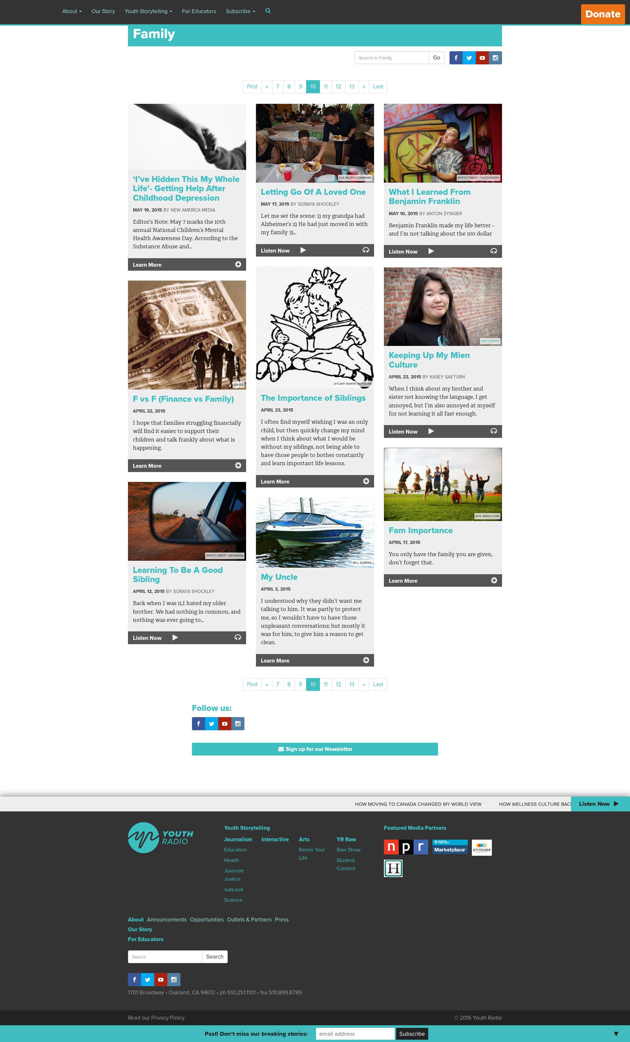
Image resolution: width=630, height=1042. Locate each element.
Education (235, 850)
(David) (238, 385)
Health (231, 860)
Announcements (167, 919)
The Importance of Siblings (313, 398)
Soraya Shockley (318, 204)
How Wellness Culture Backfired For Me (514, 804)
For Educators (199, 11)
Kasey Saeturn (447, 377)
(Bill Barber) (362, 563)
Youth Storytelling (147, 11)
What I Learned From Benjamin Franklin (430, 197)
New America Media (193, 210)
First (252, 86)
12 (338, 86)
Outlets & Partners (249, 919)
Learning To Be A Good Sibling (178, 575)
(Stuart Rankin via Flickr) (352, 384)
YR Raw (346, 839)
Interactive (275, 839)
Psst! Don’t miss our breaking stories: (256, 1033)
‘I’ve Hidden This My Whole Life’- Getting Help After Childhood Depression (186, 188)
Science (233, 900)
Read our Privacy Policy (156, 1017)
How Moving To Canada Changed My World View (380, 804)
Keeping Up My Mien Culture (429, 360)
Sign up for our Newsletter (318, 749)
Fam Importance (421, 530)
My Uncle (279, 577)
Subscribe (239, 11)
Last (378, 86)
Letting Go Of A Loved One (313, 192)
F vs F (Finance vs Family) (183, 399)
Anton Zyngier (444, 213)
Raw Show (349, 850)
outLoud (233, 889)
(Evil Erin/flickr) (487, 516)
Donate (603, 14)
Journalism (238, 839)
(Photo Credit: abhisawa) (224, 555)
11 (326, 86)
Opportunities (207, 919)
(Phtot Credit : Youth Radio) (478, 178)
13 (351, 86)
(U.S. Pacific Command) (355, 178)
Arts (304, 839)
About (70, 11)
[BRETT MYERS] (443, 306)
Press (282, 919)
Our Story (103, 11)
